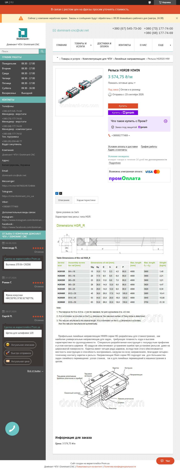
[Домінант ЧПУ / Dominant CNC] (23, 34)
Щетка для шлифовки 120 (19, 333)
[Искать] (42, 51)
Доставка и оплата (104, 45)
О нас (143, 45)
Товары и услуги (80, 45)
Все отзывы (34, 370)
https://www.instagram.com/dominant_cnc (23, 220)
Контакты (125, 45)
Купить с (117, 112)
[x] (60, 194)
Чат (168, 460)
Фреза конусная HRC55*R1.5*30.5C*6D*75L (20, 297)
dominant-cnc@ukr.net (14, 175)
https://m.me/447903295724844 (18, 185)
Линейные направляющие (130, 58)
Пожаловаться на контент (89, 466)
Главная (61, 45)
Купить (123, 105)
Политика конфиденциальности (120, 466)
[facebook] (56, 194)
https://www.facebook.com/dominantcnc (23, 227)
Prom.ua (105, 463)
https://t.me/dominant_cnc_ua (18, 196)
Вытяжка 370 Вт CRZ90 (18, 264)
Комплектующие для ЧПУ (97, 58)
